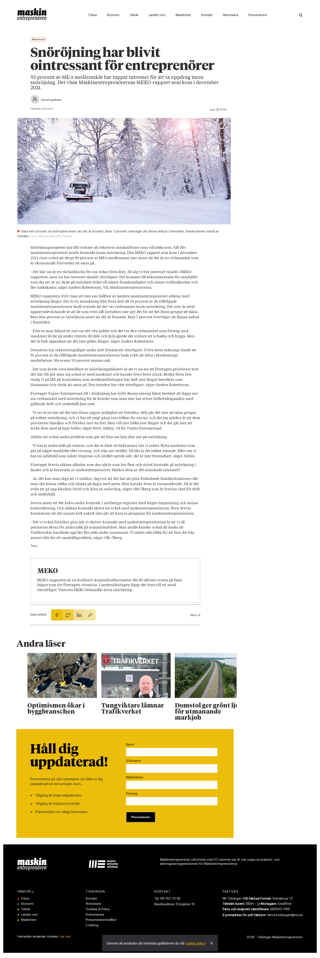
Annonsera (93, 903)
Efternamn (133, 760)
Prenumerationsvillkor (101, 920)
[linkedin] (78, 614)
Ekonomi (27, 903)
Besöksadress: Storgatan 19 (174, 904)
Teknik (25, 909)
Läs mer (65, 936)
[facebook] (56, 614)
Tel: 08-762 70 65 (167, 898)
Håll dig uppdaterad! (69, 756)
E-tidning (92, 925)
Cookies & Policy (97, 909)
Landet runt (29, 914)
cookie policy (195, 943)
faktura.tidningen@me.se (285, 915)
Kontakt (91, 898)
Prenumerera (95, 914)
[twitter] (67, 614)
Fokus (25, 898)
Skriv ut (195, 615)
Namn (130, 744)
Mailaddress (134, 777)
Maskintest (29, 920)
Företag (131, 793)
